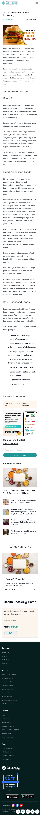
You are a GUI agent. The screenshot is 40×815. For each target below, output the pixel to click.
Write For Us (5, 652)
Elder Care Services (8, 704)
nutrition (10, 589)
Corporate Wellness (8, 678)
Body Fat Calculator (8, 755)
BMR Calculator (6, 752)
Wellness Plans (6, 693)
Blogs (3, 715)
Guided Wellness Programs (10, 730)
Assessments (6, 719)
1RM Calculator (6, 759)
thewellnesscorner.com (10, 782)
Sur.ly (14, 786)
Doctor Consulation (8, 682)
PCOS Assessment (8, 748)
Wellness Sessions (8, 726)
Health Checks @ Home (9, 700)
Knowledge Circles (8, 737)
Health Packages (7, 696)
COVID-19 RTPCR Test (9, 674)
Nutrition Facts (6, 722)
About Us (4, 656)
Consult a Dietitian (7, 689)
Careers (4, 663)
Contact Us (5, 660)
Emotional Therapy (8, 685)
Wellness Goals (6, 733)
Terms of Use (6, 812)
